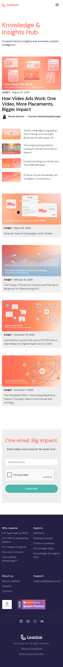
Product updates (43, 543)
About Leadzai (11, 581)
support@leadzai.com (46, 581)
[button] (57, 5)
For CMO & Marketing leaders (15, 539)
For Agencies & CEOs (15, 533)
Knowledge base (43, 548)
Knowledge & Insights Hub (46, 555)
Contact (7, 591)
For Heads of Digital (14, 547)
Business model (42, 538)
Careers (6, 586)
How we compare (12, 552)
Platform (38, 533)
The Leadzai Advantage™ (10, 558)
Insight (8, 228)
